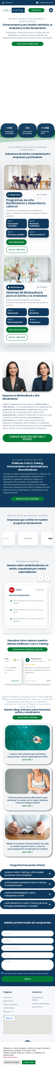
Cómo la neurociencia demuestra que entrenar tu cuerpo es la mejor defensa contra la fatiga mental (27, 800)
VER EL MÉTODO (17, 250)
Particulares (8, 1001)
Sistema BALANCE (10, 1004)
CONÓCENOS (8, 1008)
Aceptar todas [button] (29, 1062)
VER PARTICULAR (17, 330)
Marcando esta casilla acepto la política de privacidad (26, 973)
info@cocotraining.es (46, 2)
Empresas (7, 997)
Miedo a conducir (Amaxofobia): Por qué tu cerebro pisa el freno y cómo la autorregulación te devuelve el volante (27, 846)
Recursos (7, 1011)
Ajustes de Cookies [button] (12, 1062)
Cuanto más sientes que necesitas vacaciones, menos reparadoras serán (27, 755)
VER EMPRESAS (16, 242)
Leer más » (27, 759)
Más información (10, 1057)
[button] (51, 10)
